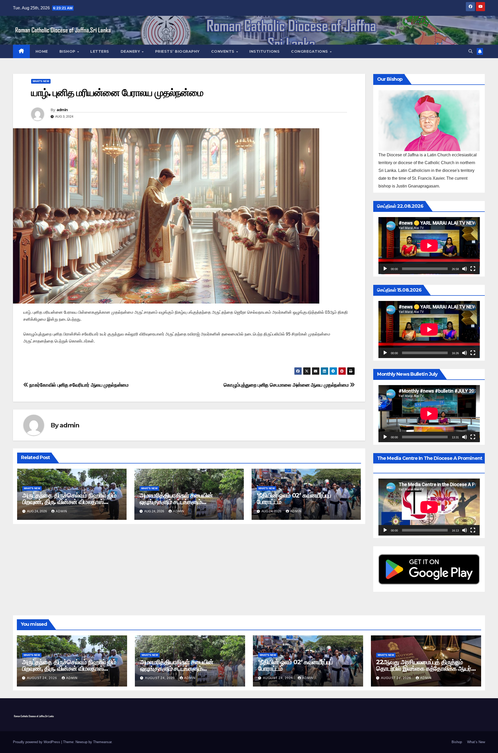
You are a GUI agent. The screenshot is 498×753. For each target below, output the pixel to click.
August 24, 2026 (42, 678)
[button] (470, 51)
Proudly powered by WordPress (37, 742)
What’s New (476, 742)
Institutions (264, 51)
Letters (99, 51)
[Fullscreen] (472, 268)
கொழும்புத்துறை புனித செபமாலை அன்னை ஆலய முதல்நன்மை (287, 385)
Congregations (310, 51)
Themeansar (102, 742)
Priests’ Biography (177, 51)
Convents (223, 51)
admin (62, 109)
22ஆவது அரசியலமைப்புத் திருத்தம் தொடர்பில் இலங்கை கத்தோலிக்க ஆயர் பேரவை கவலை (423, 668)
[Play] (385, 268)
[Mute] (464, 268)
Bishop (68, 51)
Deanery (131, 51)
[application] (429, 245)
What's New (41, 81)
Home (42, 51)
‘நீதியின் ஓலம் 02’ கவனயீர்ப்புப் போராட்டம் (294, 499)
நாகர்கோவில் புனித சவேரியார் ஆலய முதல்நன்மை (78, 385)
